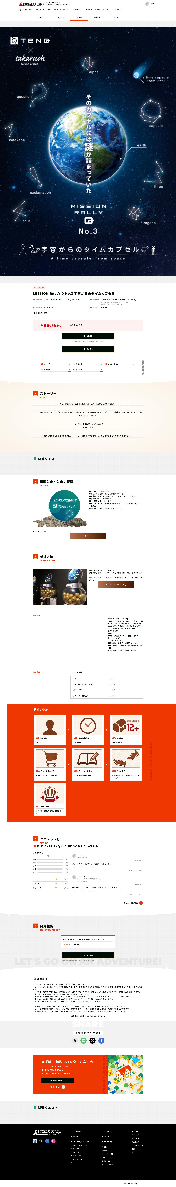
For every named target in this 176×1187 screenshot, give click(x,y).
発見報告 (97, 18)
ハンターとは (75, 1152)
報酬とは (73, 1163)
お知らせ (116, 18)
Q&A (103, 1157)
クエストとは (75, 1149)
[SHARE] (75, 1041)
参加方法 (61, 18)
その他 (117, 10)
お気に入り (135, 1138)
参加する (89, 349)
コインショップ (76, 10)
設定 (133, 1152)
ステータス (135, 1135)
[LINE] (83, 1041)
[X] (92, 1041)
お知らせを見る (76, 325)
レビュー (79, 18)
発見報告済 (135, 1142)
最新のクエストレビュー (103, 10)
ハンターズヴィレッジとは (56, 10)
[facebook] (101, 1041)
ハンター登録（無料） (56, 1080)
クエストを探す (27, 10)
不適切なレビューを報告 (134, 871)
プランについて (76, 1156)
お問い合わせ (106, 1161)
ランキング (88, 10)
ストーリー (42, 18)
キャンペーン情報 (107, 1154)
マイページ (135, 1131)
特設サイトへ (88, 536)
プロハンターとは (76, 1159)
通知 (133, 1149)
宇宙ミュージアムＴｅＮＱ (116, 584)
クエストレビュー (137, 1145)
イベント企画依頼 (107, 1164)
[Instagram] (53, 1141)
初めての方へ (39, 10)
